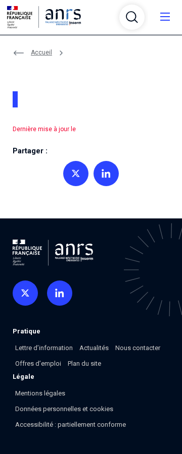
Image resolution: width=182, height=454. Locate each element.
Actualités (94, 348)
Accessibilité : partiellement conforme (70, 424)
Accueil (41, 52)
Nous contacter (137, 348)
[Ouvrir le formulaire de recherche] (132, 17)
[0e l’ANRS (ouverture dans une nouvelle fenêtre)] (25, 293)
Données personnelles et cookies (64, 409)
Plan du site (84, 363)
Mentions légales (40, 393)
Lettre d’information (44, 348)
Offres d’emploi (38, 363)
